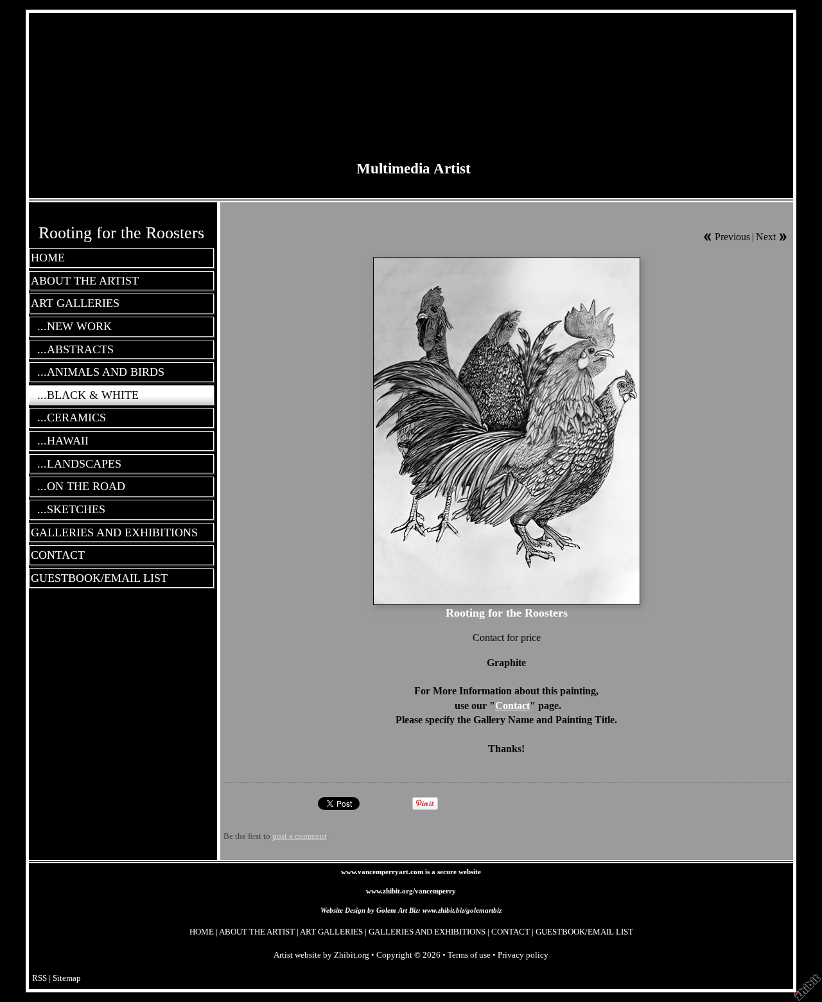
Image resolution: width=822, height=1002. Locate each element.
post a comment (299, 836)
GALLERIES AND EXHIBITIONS (114, 532)
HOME (48, 257)
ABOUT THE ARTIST (85, 280)
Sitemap (67, 978)
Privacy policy (523, 955)
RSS (39, 978)
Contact (512, 705)
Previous (732, 236)
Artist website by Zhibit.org (321, 955)
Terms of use (469, 955)
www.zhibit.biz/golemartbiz (462, 910)
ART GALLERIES (75, 303)
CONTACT (58, 555)
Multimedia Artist (413, 168)
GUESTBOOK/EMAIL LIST (99, 578)
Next (766, 236)
